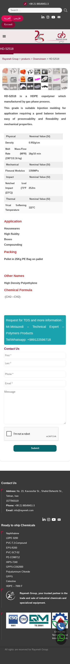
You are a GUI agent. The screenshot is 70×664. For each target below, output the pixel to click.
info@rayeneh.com (24, 510)
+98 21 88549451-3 (39, 4)
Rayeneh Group (40, 649)
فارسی (17, 18)
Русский (8, 24)
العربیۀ (7, 18)
